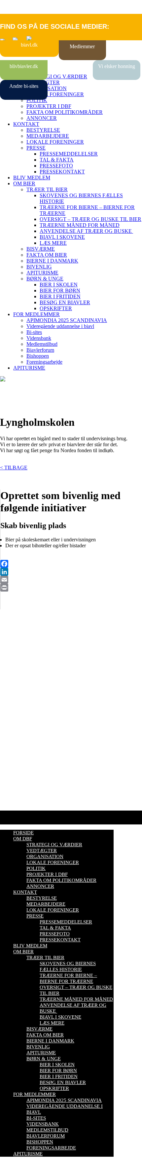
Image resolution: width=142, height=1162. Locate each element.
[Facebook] (71, 564)
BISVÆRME (40, 249)
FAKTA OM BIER (46, 255)
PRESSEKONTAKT (62, 171)
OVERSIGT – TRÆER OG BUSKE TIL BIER (90, 219)
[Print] (71, 588)
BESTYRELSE (43, 130)
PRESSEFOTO (56, 165)
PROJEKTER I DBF (48, 106)
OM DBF (22, 838)
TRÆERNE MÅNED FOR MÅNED (80, 225)
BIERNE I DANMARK (52, 261)
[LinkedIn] (71, 572)
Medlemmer (82, 46)
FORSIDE (23, 832)
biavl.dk (29, 45)
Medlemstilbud (41, 344)
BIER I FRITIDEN (60, 296)
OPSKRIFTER (56, 308)
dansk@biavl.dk (34, 720)
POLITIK (36, 100)
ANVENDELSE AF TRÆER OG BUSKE (86, 231)
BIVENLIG (39, 267)
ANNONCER (41, 118)
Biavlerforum (40, 350)
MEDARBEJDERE (47, 136)
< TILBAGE (13, 467)
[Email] (71, 580)
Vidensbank (38, 338)
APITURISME (42, 272)
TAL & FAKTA (57, 160)
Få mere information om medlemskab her (43, 661)
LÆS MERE (53, 243)
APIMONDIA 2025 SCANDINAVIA (66, 320)
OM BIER (24, 183)
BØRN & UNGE (44, 278)
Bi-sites (34, 332)
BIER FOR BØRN (60, 290)
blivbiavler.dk (24, 66)
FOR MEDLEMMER (36, 314)
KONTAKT (26, 124)
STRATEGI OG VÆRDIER (56, 76)
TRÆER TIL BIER (47, 189)
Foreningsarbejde (44, 362)
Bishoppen (37, 356)
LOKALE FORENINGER (55, 94)
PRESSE (36, 148)
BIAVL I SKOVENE (62, 237)
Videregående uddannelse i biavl (60, 326)
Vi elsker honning (116, 66)
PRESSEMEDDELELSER (69, 154)
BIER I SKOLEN (59, 284)
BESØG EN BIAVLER (65, 302)
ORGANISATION (44, 856)
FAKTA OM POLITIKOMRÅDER (64, 112)
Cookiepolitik (14, 667)
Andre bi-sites (23, 86)
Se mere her (13, 802)
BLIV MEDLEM (31, 177)
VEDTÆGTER (41, 850)
